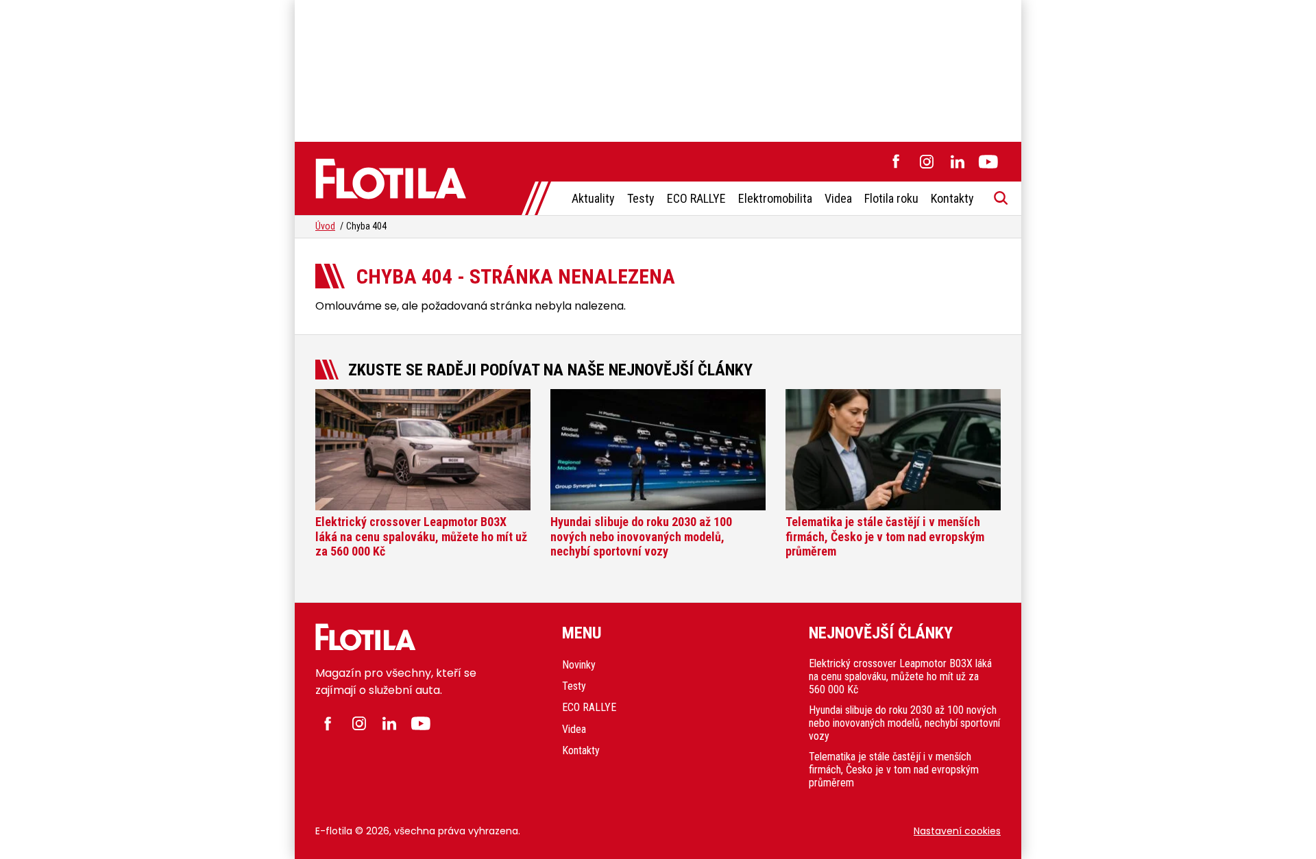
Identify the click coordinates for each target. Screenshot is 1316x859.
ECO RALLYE (696, 198)
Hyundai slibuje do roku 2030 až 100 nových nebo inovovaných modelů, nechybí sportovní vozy (904, 723)
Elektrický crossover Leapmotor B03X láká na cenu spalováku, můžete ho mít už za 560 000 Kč (900, 676)
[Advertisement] (658, 68)
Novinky (579, 664)
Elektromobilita (775, 198)
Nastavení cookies (957, 831)
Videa (838, 198)
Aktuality (593, 198)
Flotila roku (891, 198)
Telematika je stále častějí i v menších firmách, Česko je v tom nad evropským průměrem (894, 769)
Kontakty (952, 198)
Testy (641, 198)
